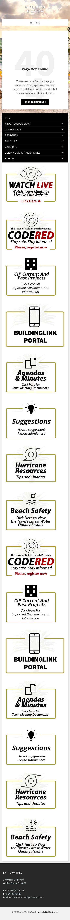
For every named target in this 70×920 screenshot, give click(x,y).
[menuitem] (35, 118)
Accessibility (43, 912)
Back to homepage (35, 101)
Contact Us (53, 912)
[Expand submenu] (62, 123)
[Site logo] (35, 13)
